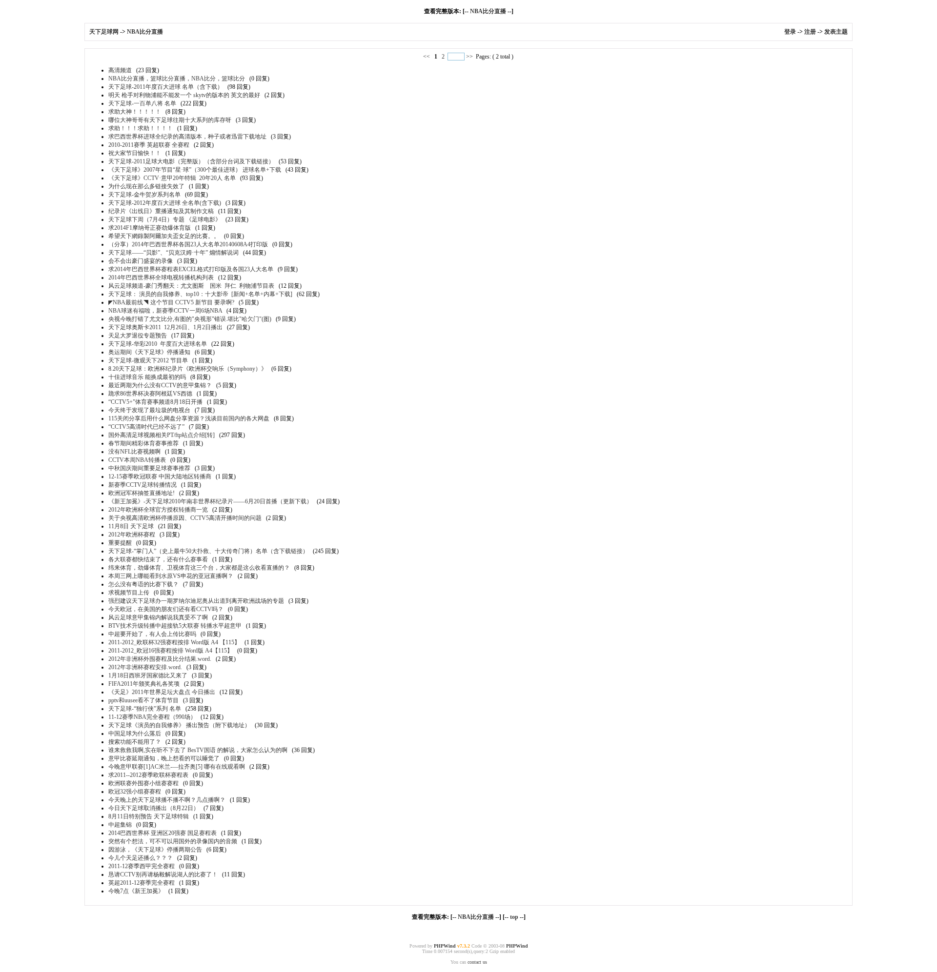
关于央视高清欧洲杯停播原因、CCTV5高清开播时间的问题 (185, 518)
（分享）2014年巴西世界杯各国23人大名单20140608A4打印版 (188, 244)
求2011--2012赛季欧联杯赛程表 (148, 775)
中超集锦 (120, 824)
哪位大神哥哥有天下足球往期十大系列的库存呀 (169, 120)
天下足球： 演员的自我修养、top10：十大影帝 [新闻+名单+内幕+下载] (200, 294)
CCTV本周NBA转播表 (137, 459)
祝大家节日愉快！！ (134, 153)
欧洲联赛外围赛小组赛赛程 (143, 783)
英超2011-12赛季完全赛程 (141, 882)
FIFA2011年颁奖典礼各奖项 (144, 683)
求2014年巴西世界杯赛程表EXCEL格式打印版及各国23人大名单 (190, 269)
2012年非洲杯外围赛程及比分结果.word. (159, 658)
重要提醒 (120, 542)
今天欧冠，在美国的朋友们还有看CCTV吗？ (166, 609)
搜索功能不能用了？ (134, 741)
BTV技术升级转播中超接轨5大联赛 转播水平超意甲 (175, 625)
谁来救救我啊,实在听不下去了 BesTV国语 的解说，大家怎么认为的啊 (197, 750)
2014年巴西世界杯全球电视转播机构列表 (161, 277)
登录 (790, 31)
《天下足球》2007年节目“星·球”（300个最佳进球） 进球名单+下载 (194, 169)
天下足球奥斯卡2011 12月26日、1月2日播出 (165, 327)
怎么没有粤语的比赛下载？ (143, 584)
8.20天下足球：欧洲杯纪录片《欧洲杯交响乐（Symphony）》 (187, 368)
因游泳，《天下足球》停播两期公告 (155, 849)
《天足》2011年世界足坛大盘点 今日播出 (161, 692)
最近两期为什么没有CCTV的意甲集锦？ (160, 385)
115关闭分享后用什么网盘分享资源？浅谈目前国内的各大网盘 (188, 418)
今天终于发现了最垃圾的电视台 (149, 410)
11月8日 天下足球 (131, 526)
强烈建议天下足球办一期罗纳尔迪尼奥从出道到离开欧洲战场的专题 (196, 600)
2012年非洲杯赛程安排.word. (145, 667)
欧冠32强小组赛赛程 (134, 791)
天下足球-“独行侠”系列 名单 (144, 708)
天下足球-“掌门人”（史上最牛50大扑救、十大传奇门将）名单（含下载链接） (208, 551)
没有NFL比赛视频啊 (134, 451)
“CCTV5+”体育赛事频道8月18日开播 (155, 401)
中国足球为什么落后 (134, 733)
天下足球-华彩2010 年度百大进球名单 (157, 343)
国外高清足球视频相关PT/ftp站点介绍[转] (161, 435)
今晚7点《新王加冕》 (136, 891)
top (514, 916)
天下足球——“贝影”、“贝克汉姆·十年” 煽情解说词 (173, 252)
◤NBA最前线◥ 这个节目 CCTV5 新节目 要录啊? (171, 302)
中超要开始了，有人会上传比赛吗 (152, 634)
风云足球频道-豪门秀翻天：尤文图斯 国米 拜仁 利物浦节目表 (191, 285)
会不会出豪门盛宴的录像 (140, 261)
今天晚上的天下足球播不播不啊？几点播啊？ (166, 799)
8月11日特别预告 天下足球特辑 (148, 816)
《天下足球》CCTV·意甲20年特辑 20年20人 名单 (172, 178)
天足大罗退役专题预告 (137, 335)
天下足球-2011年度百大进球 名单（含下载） (165, 86)
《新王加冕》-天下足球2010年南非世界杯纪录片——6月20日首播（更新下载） (210, 501)
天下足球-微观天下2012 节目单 (148, 360)
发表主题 (836, 31)
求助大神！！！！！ (134, 111)
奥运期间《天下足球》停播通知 (149, 352)
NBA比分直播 (488, 11)
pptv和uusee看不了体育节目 (143, 700)
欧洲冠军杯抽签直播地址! (141, 493)
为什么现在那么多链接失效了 (146, 186)
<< (427, 56)
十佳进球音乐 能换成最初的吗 (147, 377)
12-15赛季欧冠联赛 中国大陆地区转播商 (159, 476)
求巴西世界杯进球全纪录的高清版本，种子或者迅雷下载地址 (187, 136)
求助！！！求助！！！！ (140, 128)
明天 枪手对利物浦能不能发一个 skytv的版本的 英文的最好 (184, 95)
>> (469, 56)
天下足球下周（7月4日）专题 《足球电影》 (164, 219)
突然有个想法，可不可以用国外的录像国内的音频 (172, 841)
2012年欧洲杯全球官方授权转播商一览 (158, 509)
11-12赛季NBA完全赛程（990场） (152, 717)
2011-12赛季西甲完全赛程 (141, 866)
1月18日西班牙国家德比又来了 (147, 675)
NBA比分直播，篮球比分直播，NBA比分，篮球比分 (176, 78)
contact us (477, 962)
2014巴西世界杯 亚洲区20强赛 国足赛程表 (162, 833)
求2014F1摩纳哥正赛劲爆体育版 (149, 227)
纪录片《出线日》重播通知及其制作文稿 (161, 211)
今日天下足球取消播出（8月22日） (153, 808)
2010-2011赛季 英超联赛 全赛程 (148, 144)
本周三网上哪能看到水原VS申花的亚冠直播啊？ (170, 576)
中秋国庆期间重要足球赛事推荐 (149, 468)
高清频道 (120, 70)
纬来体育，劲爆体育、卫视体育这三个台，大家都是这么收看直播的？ (199, 567)
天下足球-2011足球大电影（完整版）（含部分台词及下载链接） (191, 161)
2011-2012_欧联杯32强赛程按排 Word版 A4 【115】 (174, 642)
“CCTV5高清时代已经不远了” (146, 426)
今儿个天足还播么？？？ (140, 857)
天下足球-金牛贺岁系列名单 (144, 194)
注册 (810, 31)
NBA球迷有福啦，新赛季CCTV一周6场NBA (165, 310)
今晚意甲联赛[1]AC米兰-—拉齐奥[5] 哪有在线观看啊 (176, 766)
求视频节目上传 (128, 592)
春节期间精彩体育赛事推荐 (143, 443)
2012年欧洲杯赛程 (131, 534)
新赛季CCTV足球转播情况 (142, 484)
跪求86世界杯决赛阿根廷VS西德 (150, 393)
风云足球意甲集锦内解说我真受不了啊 (158, 617)
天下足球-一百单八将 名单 (142, 103)
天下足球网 (104, 31)
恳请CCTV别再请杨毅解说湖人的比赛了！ (163, 874)
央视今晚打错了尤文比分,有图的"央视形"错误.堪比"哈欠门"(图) (189, 319)
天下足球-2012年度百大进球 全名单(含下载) (164, 202)
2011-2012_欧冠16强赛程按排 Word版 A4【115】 (170, 650)
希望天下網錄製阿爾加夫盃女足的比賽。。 (164, 236)
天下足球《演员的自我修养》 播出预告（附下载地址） (179, 725)
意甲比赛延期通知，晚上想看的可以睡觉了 (164, 758)
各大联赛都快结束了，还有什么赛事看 (158, 559)
